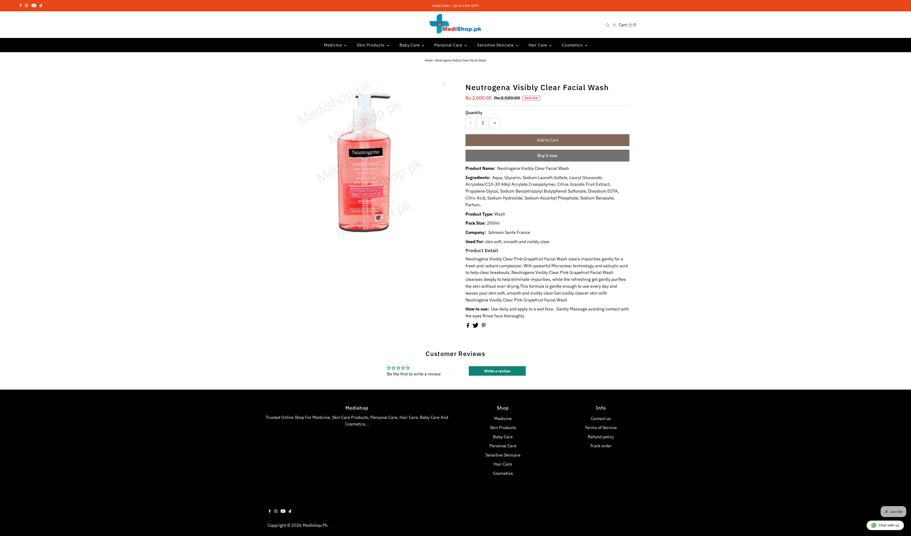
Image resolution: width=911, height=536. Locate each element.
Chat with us (888, 525)
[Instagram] (26, 5)
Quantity (473, 112)
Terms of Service (601, 427)
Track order (601, 445)
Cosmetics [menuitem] (573, 45)
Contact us (601, 418)
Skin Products (503, 427)
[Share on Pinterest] (484, 326)
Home (429, 60)
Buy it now (547, 155)
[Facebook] (21, 5)
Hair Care (503, 464)
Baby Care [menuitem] (410, 45)
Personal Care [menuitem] (448, 45)
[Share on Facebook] (468, 326)
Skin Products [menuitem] (371, 45)
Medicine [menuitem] (333, 45)
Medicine (503, 418)
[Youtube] (33, 5)
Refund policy (601, 436)
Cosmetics (503, 473)
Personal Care (502, 445)
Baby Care (503, 436)
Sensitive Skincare (503, 455)
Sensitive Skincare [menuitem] (496, 45)
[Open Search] (607, 24)
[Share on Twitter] (476, 326)
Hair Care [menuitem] (538, 45)
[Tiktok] (40, 5)
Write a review (497, 371)
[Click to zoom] (444, 83)
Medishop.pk (315, 525)
